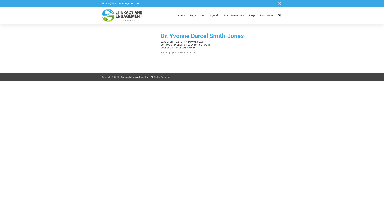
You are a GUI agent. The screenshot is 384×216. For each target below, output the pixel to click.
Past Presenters (234, 15)
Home (181, 15)
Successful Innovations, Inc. (135, 77)
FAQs (252, 15)
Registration (197, 15)
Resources (267, 15)
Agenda (214, 15)
